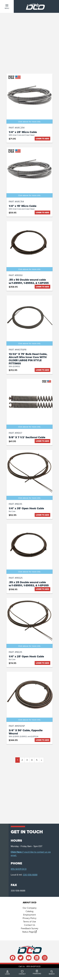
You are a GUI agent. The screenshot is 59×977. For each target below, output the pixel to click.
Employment (29, 914)
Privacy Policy (29, 918)
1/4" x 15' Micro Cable (22, 206)
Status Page (28, 931)
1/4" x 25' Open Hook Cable (26, 656)
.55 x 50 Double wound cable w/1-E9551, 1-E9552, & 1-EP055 (29, 281)
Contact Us (29, 925)
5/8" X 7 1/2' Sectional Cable (27, 437)
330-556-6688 (30, 874)
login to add (42, 138)
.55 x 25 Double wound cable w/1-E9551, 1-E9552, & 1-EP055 (29, 584)
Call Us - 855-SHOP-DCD (30, 966)
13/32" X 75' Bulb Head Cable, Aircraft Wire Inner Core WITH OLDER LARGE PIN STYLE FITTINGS (28, 359)
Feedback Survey (29, 928)
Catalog (29, 911)
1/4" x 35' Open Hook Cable (26, 508)
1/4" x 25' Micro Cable (23, 132)
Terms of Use (29, 921)
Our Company (30, 908)
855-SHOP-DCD (18, 869)
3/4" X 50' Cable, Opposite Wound (26, 732)
